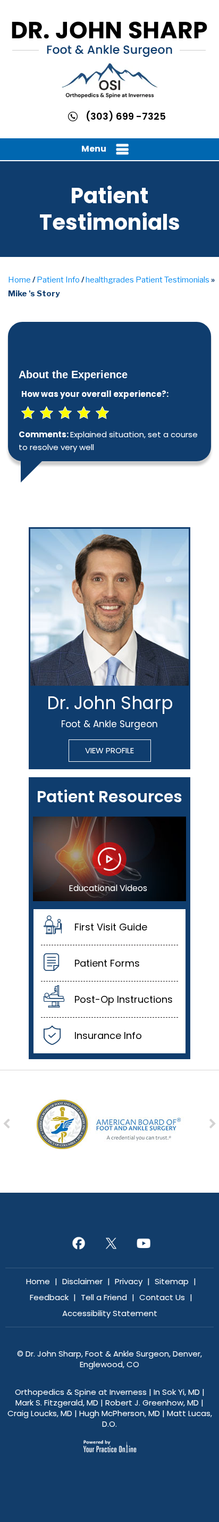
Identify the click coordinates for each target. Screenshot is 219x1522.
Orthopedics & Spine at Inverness (81, 1392)
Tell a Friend (104, 1297)
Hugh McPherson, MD (119, 1413)
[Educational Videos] (109, 857)
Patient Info (58, 280)
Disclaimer (82, 1281)
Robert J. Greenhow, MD (152, 1402)
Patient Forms (107, 963)
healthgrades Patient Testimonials (147, 280)
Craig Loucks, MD (39, 1413)
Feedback (49, 1297)
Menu (93, 149)
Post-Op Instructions (123, 999)
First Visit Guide (110, 927)
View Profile (109, 750)
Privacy (128, 1281)
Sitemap (172, 1281)
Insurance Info (108, 1035)
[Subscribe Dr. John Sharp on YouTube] (142, 1243)
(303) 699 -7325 (126, 116)
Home (19, 280)
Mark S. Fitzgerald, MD (56, 1402)
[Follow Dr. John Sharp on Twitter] (110, 1243)
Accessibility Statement (109, 1313)
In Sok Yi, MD (177, 1392)
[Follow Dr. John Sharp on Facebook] (77, 1243)
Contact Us (162, 1297)
